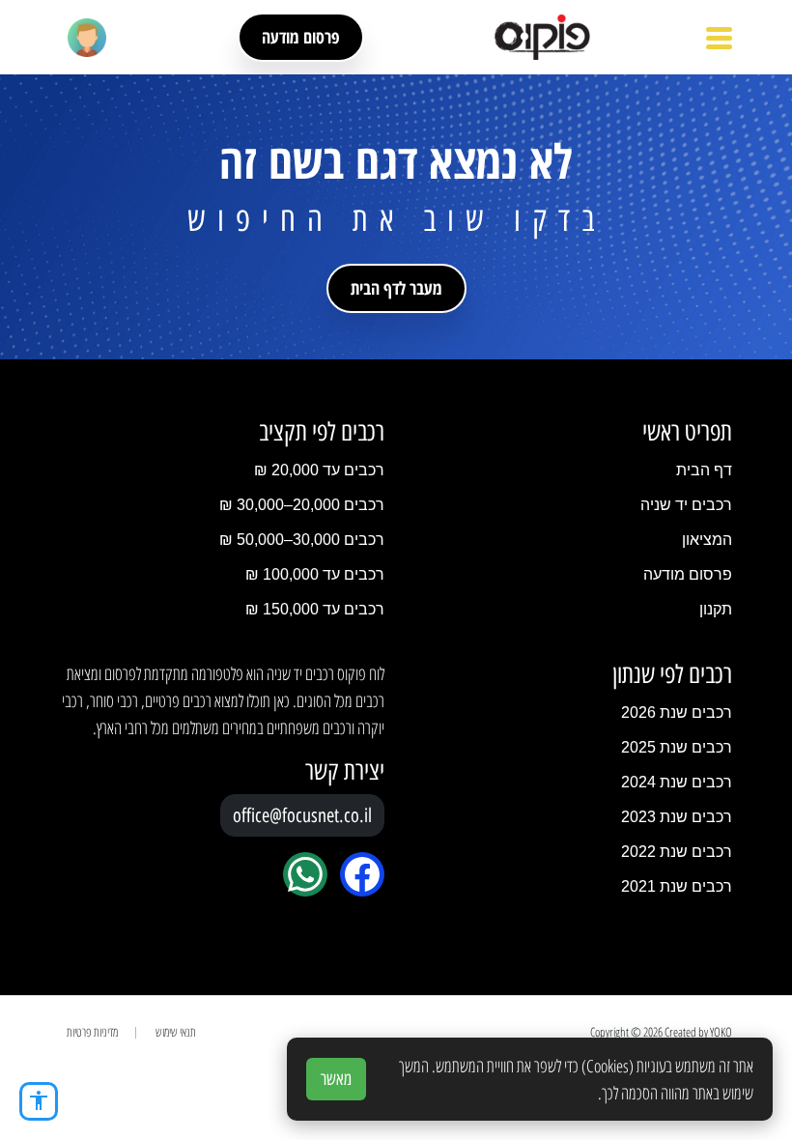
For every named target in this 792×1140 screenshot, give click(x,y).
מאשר (336, 1079)
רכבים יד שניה (686, 505)
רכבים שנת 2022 (676, 851)
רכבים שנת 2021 (676, 886)
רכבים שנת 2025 (676, 747)
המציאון (707, 539)
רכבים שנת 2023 (676, 817)
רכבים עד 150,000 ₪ (314, 609)
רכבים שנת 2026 (676, 712)
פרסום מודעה (301, 36)
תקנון (715, 609)
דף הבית (704, 470)
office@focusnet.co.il (302, 815)
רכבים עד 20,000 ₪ (319, 470)
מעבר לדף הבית (396, 287)
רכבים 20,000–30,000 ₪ (301, 505)
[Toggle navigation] (719, 37)
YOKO (721, 1031)
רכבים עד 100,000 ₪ (314, 574)
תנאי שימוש (176, 1031)
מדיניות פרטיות (92, 1031)
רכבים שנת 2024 (676, 782)
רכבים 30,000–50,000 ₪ (301, 539)
